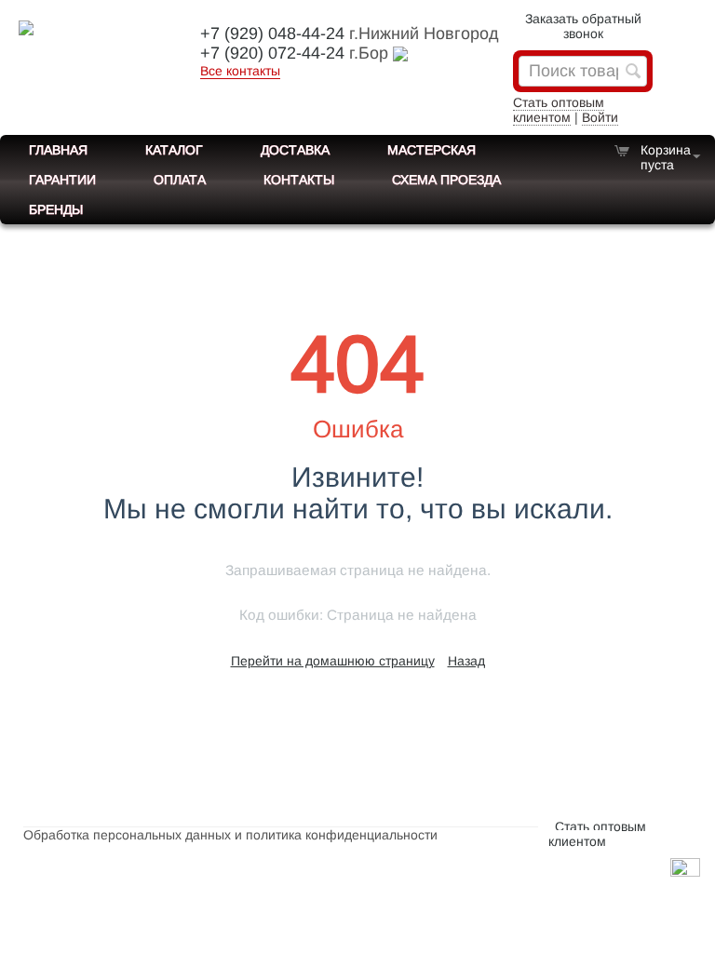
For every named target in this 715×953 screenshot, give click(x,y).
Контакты (298, 179)
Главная (58, 149)
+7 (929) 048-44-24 (272, 33)
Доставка (295, 149)
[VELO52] (93, 37)
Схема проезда (446, 179)
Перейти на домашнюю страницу (333, 660)
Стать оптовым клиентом (558, 110)
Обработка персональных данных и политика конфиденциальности (230, 834)
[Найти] (633, 72)
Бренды (56, 209)
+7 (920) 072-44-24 (272, 53)
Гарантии (62, 179)
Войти (600, 117)
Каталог (174, 149)
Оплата (180, 179)
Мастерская (431, 149)
